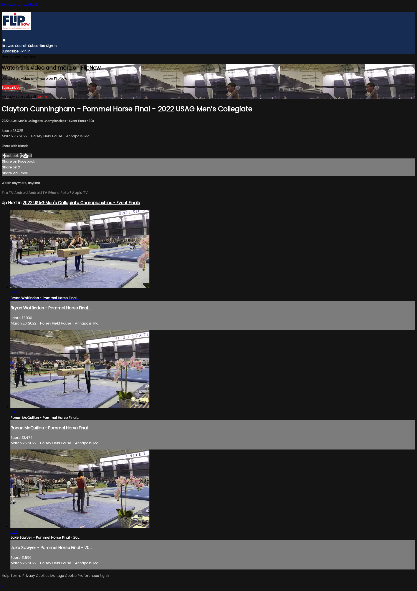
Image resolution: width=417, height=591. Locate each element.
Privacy (29, 575)
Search (21, 45)
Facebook (11, 155)
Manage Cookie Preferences (75, 575)
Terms (16, 575)
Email (27, 155)
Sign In (25, 51)
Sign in (51, 45)
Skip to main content (19, 4)
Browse (8, 45)
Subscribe (10, 87)
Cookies (43, 575)
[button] (4, 40)
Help (6, 575)
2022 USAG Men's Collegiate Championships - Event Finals (44, 121)
